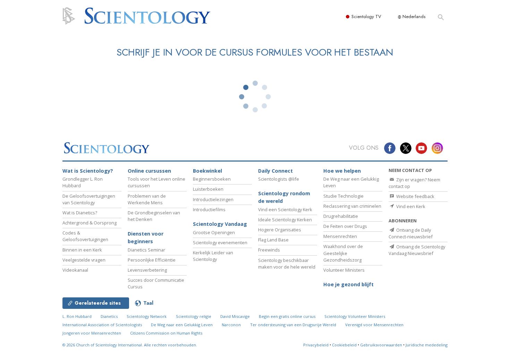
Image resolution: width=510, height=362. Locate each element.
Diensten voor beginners (145, 237)
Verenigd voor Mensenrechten (374, 324)
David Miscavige (235, 316)
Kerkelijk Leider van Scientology (213, 255)
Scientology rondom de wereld (284, 197)
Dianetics (109, 316)
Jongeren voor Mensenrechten (91, 333)
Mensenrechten (340, 236)
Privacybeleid (316, 344)
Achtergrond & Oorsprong (89, 223)
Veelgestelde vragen (83, 260)
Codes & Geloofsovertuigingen (85, 236)
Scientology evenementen (220, 242)
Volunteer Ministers (344, 270)
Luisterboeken (208, 189)
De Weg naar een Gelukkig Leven (182, 324)
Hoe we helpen (342, 170)
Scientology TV (366, 16)
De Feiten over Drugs (345, 226)
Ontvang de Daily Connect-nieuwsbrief (411, 233)
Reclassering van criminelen (352, 206)
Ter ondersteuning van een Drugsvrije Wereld (293, 324)
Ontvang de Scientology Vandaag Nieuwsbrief (417, 250)
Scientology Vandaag (220, 224)
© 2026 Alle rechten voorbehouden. (129, 344)
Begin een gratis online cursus (287, 316)
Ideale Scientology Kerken (285, 219)
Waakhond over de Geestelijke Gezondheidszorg (343, 253)
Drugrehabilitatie (340, 216)
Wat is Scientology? (87, 170)
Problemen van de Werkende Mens (147, 199)
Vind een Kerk (410, 206)
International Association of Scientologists (102, 324)
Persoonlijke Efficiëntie (152, 260)
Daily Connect (275, 170)
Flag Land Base (273, 240)
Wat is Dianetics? (79, 212)
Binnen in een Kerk (82, 250)
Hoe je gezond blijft (348, 284)
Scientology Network (147, 316)
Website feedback (414, 196)
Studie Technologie (343, 196)
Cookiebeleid (344, 344)
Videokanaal (75, 270)
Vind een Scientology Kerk (285, 209)
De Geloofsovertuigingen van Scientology (88, 199)
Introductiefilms (209, 209)
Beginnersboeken (212, 179)
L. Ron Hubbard (77, 316)
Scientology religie (193, 316)
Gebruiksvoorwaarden (381, 344)
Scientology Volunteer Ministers (354, 316)
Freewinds (269, 250)
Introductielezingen (213, 199)
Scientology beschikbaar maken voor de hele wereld (286, 263)
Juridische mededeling (427, 344)
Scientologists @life (278, 179)
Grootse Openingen (214, 232)
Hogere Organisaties (279, 230)
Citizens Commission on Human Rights (166, 333)
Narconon (231, 324)
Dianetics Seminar (146, 250)
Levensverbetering (147, 270)
